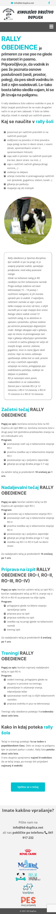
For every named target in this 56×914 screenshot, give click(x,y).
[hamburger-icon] (51, 27)
